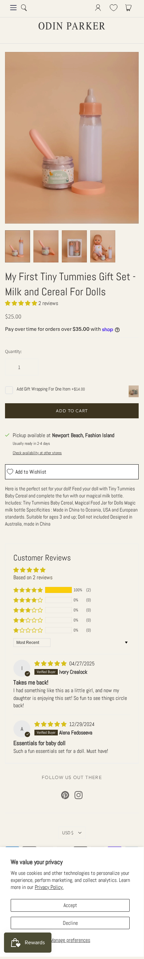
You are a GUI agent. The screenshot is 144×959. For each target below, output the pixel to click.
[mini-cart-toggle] (130, 8)
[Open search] (24, 7)
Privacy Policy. (49, 887)
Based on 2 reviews (32, 577)
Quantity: (13, 351)
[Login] (98, 8)
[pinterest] (65, 795)
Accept (70, 905)
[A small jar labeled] (45, 246)
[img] (51, 663)
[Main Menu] (13, 7)
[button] (21, 303)
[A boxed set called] (74, 246)
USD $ (68, 833)
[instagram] (79, 795)
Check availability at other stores (37, 453)
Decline (70, 922)
